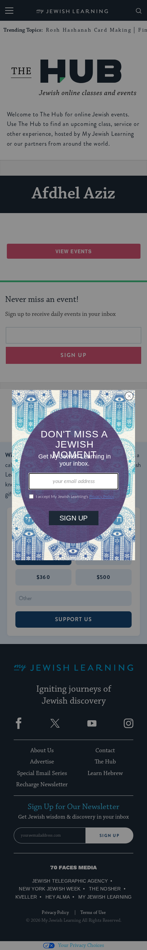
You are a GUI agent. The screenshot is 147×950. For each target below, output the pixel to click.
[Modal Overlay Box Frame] (73, 475)
